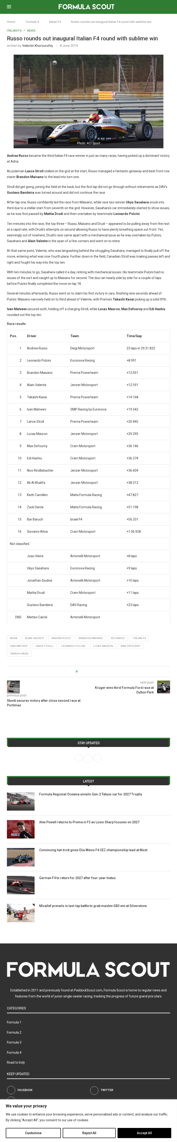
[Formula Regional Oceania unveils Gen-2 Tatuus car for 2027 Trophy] (21, 801)
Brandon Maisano (91, 638)
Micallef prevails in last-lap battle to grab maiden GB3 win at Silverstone (93, 906)
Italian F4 (55, 22)
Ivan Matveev (19, 646)
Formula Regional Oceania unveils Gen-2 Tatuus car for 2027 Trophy (90, 794)
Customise (33, 1133)
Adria (13, 638)
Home (11, 22)
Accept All (144, 1133)
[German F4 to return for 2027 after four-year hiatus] (21, 885)
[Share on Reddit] (93, 671)
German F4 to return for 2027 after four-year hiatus (77, 878)
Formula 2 (14, 1032)
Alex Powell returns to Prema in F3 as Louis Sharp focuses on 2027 (89, 822)
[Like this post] (80, 671)
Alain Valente (34, 638)
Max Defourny (130, 646)
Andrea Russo (61, 638)
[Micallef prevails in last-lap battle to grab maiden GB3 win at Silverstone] (21, 913)
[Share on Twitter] (89, 671)
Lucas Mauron (103, 646)
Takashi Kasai (19, 653)
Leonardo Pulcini (73, 646)
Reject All (89, 1133)
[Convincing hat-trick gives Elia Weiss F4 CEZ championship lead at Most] (21, 857)
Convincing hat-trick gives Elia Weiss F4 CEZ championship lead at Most (93, 850)
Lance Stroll (44, 646)
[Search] (167, 7)
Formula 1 (14, 1022)
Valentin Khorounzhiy (37, 46)
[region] (88, 1120)
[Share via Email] (98, 671)
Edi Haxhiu (118, 638)
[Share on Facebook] (85, 671)
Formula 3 (14, 1042)
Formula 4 (32, 22)
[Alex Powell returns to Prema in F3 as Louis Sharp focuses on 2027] (21, 829)
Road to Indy (16, 1062)
